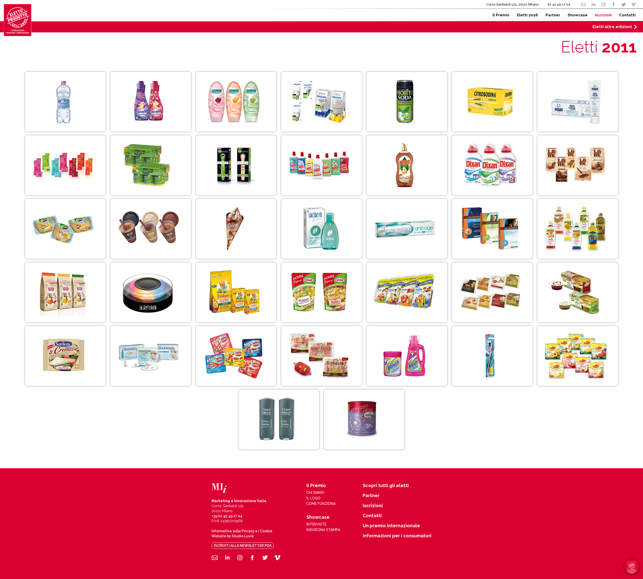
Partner (371, 495)
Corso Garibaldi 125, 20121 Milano (512, 4)
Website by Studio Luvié (232, 536)
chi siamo (315, 492)
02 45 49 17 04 (559, 4)
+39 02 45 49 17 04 (226, 516)
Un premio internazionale (391, 525)
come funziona (321, 503)
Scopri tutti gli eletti (386, 485)
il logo (313, 498)
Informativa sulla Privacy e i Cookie (241, 531)
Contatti (372, 515)
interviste (316, 524)
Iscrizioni (373, 505)
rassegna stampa (323, 530)
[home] (17, 20)
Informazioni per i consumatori (397, 536)
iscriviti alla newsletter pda (243, 546)
